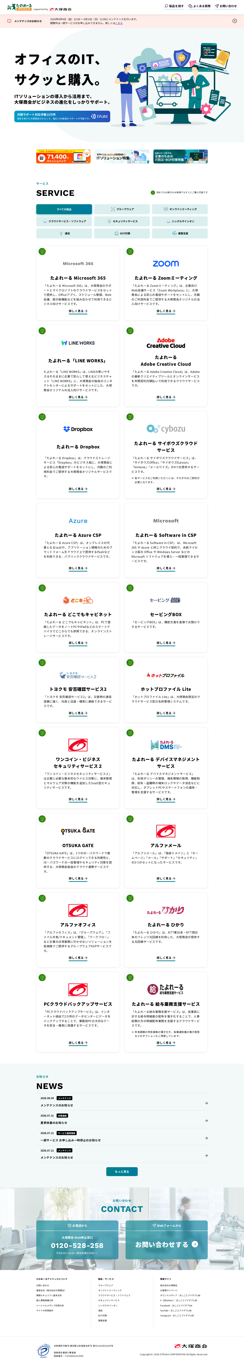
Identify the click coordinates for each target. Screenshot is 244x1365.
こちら (119, 23)
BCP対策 (102, 1315)
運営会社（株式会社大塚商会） (51, 1290)
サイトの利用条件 (44, 1310)
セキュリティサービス (108, 1300)
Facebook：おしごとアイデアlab (176, 1305)
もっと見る (122, 1171)
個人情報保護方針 (44, 1300)
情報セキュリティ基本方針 (49, 1295)
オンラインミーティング (110, 1290)
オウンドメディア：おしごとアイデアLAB (180, 1295)
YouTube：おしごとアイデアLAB (175, 1310)
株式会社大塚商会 (168, 1285)
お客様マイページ (168, 1290)
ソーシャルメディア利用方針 (50, 1305)
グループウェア (105, 1285)
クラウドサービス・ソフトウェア (114, 1295)
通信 (100, 1310)
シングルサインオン (108, 1305)
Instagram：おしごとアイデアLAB (177, 1315)
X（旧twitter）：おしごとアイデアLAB (178, 1300)
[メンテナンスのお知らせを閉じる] (235, 21)
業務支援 (102, 1320)
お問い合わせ (42, 1285)
